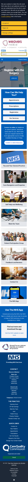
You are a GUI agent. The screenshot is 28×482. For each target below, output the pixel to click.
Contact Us (14, 426)
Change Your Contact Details (14, 440)
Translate (21, 50)
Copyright (14, 475)
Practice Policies (14, 416)
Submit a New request (14, 143)
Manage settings (7, 33)
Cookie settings (6, 16)
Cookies (14, 474)
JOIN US (14, 78)
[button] (14, 100)
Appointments (14, 431)
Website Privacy (14, 470)
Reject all (5, 28)
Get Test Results (14, 436)
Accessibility (14, 472)
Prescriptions (14, 433)
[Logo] (14, 44)
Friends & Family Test (14, 418)
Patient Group (14, 414)
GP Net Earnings (14, 406)
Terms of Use (14, 468)
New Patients (14, 428)
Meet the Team (14, 409)
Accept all (5, 23)
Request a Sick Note (14, 438)
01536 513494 (18, 397)
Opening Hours (14, 404)
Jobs (14, 411)
